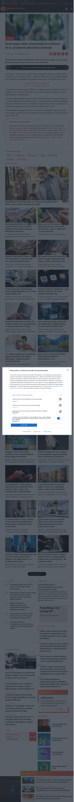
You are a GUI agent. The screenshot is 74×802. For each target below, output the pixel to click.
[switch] (59, 399)
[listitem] (37, 395)
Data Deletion (27, 431)
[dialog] (37, 401)
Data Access (37, 431)
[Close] (68, 370)
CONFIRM (24, 425)
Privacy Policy (47, 431)
